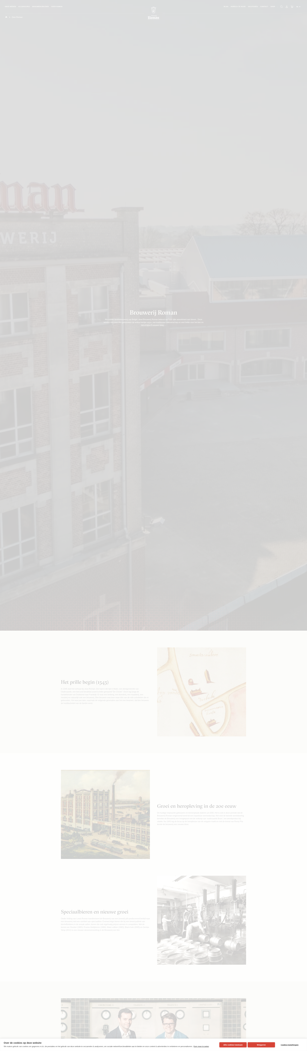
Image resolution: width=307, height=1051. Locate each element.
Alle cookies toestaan (233, 1045)
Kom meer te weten (201, 1046)
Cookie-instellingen (289, 1045)
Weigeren (261, 1045)
